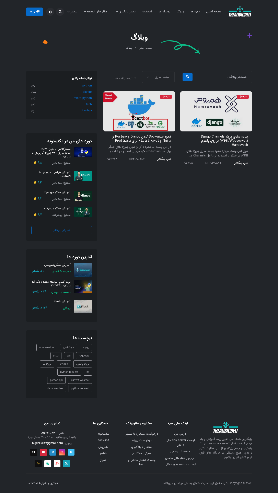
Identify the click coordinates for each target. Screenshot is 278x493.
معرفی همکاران (141, 453)
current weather (80, 380)
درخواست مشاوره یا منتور (142, 433)
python (87, 85)
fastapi (87, 110)
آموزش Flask (62, 301)
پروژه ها (47, 364)
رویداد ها (164, 11)
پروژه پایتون (82, 364)
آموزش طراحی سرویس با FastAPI (55, 174)
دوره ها (195, 11)
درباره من (180, 433)
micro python (83, 98)
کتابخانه (147, 11)
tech (89, 104)
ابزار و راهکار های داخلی (180, 458)
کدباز (103, 460)
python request (80, 388)
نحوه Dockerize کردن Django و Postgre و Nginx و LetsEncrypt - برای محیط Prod (141, 138)
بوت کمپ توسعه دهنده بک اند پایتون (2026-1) (51, 283)
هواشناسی (68, 347)
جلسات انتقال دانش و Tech (141, 462)
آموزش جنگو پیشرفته (57, 208)
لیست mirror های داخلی (180, 464)
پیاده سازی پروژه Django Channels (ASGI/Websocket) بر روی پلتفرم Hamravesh (224, 141)
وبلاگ (180, 11)
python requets (69, 372)
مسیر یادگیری (127, 11)
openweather (47, 347)
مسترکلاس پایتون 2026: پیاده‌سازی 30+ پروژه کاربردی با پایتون (51, 152)
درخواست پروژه (141, 440)
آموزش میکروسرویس (57, 264)
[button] (60, 12)
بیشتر (73, 11)
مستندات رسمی (180, 451)
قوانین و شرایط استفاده (43, 483)
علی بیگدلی (240, 163)
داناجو (103, 453)
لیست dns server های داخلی (180, 442)
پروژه (56, 356)
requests (84, 356)
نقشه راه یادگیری (141, 447)
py (87, 372)
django (243, 97)
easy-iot (103, 440)
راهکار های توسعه (98, 11)
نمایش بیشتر (62, 230)
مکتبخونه (103, 433)
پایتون (86, 347)
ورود (32, 11)
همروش (103, 447)
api (69, 356)
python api (56, 380)
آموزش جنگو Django (58, 192)
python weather (54, 388)
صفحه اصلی (213, 11)
